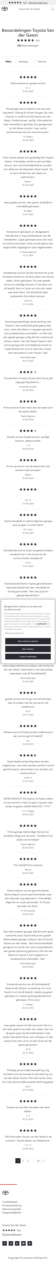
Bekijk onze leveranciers (14, 633)
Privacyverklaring (11, 1205)
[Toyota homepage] (4, 9)
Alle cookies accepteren (28, 641)
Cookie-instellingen (28, 656)
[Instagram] (11, 1243)
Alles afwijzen (28, 649)
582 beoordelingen (38, 2)
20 (38, 1160)
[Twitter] (29, 1243)
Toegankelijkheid (11, 1212)
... (33, 1160)
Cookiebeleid (9, 1201)
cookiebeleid (41, 624)
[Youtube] (23, 1243)
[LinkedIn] (17, 1243)
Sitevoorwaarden (11, 1208)
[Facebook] (4, 1243)
